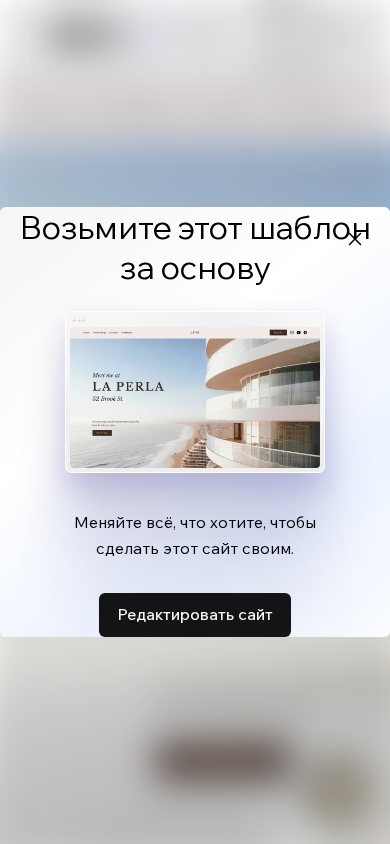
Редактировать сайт (195, 614)
